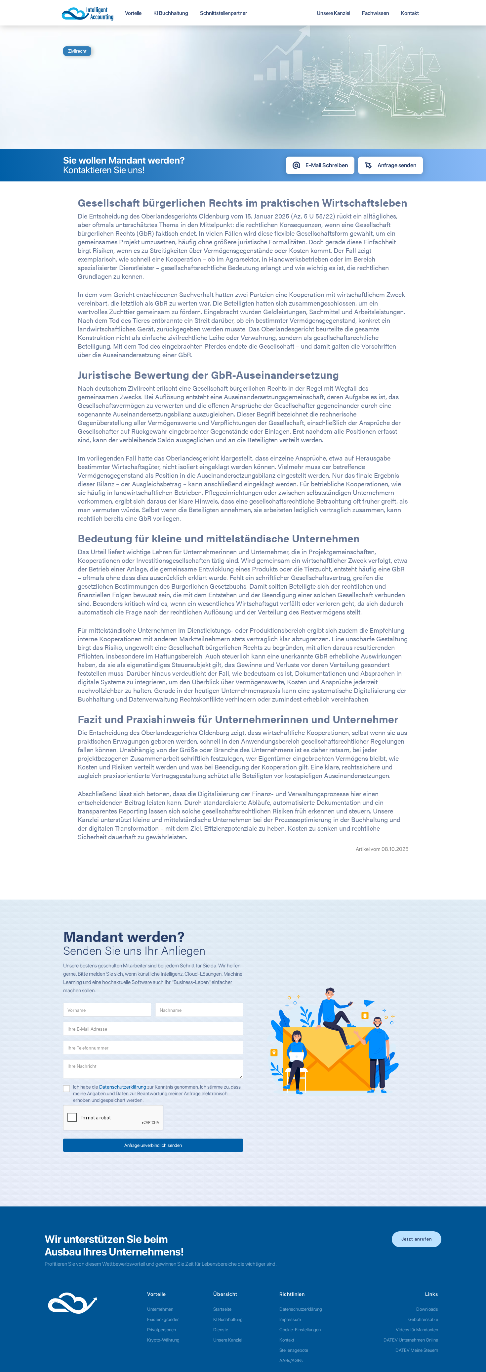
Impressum (290, 1319)
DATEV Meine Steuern (416, 1350)
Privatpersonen (161, 1329)
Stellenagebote (293, 1350)
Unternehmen (160, 1309)
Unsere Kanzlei (227, 1340)
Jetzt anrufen (416, 1239)
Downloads (427, 1309)
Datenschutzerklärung (122, 1087)
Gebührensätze (423, 1319)
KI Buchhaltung (228, 1319)
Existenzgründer (163, 1319)
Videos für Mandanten (417, 1329)
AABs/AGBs (291, 1360)
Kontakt (286, 1340)
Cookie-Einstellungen (300, 1329)
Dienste (220, 1329)
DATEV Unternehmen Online (411, 1340)
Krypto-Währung (163, 1340)
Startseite (222, 1309)
